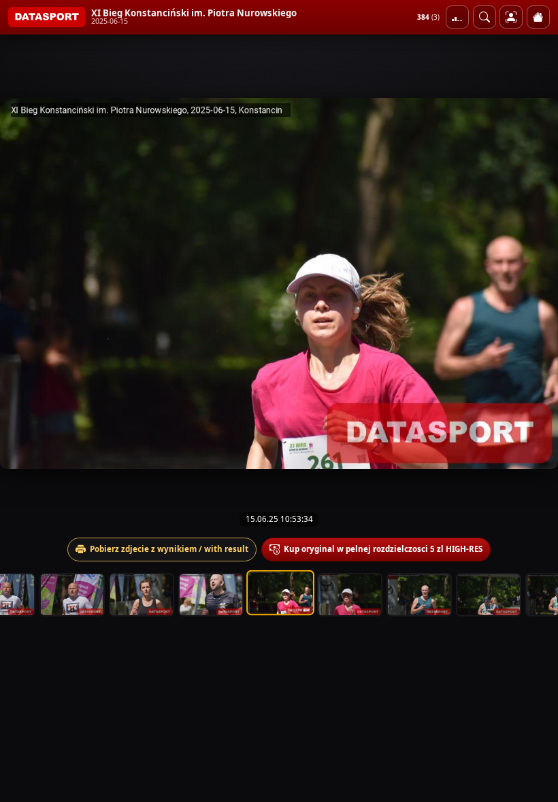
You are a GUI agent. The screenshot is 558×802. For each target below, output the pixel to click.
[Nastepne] (535, 283)
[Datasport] (46, 17)
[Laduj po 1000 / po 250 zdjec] (457, 17)
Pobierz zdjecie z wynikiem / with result (169, 549)
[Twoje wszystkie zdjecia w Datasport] (511, 17)
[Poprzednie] (22, 283)
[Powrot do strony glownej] (538, 17)
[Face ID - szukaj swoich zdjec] (484, 17)
